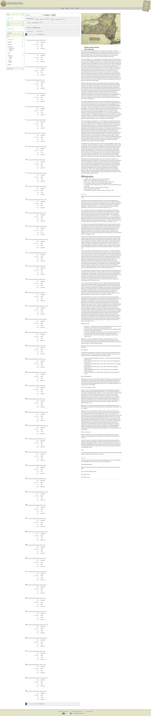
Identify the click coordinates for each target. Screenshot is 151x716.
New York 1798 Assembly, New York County (37, 199)
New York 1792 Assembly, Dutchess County (36, 53)
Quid (9, 53)
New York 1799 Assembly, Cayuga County (37, 212)
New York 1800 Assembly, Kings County (36, 292)
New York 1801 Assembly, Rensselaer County (38, 531)
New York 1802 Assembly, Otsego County (37, 651)
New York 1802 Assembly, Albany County (36, 558)
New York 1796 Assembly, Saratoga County (37, 186)
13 (37, 34)
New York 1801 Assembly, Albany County (36, 438)
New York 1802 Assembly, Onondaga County (37, 638)
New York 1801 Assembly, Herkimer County (37, 478)
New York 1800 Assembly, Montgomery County (38, 305)
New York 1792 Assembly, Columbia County (36, 40)
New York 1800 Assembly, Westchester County (38, 425)
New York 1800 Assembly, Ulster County (36, 398)
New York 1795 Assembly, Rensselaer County (37, 146)
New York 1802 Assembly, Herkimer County (37, 611)
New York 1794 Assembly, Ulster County (35, 106)
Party (8, 36)
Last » (43, 34)
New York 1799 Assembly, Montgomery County (38, 239)
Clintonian (10, 44)
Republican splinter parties (10, 57)
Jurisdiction (9, 33)
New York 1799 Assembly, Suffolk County (36, 279)
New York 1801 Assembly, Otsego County (37, 505)
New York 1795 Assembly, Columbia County (36, 119)
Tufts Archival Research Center (76, 711)
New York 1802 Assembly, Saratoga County (37, 691)
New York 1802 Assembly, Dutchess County (37, 584)
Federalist (10, 42)
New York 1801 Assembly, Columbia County (37, 452)
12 (35, 34)
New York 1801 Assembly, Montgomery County (38, 491)
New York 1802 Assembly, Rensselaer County (38, 677)
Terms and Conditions (89, 711)
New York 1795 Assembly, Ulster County (36, 159)
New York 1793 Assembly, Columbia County (36, 93)
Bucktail (9, 64)
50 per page (39, 31)
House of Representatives (105, 461)
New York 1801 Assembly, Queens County (37, 518)
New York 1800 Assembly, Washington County (38, 412)
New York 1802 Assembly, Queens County (37, 664)
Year (8, 22)
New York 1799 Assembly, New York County (37, 252)
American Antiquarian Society (63, 711)
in (43, 15)
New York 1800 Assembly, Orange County (37, 345)
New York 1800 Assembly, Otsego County (37, 359)
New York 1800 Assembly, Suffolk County (36, 385)
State (8, 14)
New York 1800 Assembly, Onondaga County (37, 332)
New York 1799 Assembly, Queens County (37, 266)
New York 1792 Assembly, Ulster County (35, 80)
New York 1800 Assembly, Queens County (37, 372)
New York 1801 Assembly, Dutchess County (37, 465)
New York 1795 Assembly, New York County (36, 133)
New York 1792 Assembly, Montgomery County (37, 66)
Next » (39, 27)
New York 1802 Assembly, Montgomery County (38, 624)
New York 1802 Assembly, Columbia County (37, 571)
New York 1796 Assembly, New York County (37, 173)
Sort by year (29, 31)
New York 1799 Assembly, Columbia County (37, 226)
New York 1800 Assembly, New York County (37, 319)
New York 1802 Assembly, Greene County (37, 598)
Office (8, 25)
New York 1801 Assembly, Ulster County (36, 545)
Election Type (10, 68)
